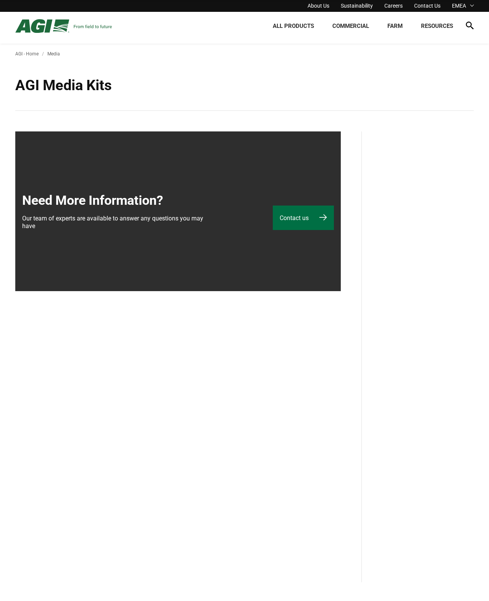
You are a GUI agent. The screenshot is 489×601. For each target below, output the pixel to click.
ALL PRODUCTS (293, 26)
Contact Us (427, 5)
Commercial (350, 26)
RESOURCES (437, 26)
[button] (470, 26)
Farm (395, 26)
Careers (393, 5)
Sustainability (357, 5)
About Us (318, 5)
